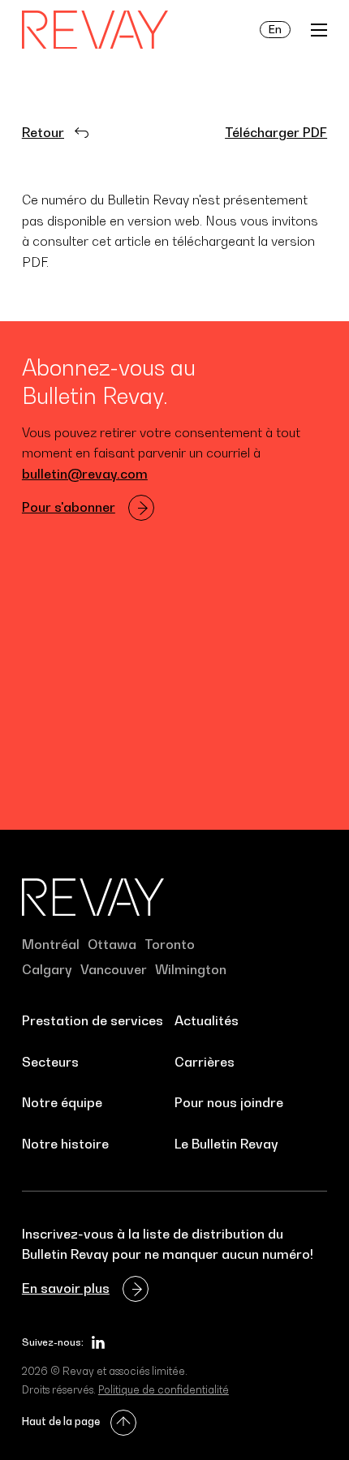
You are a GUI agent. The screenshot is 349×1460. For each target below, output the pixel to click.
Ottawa (112, 944)
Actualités (206, 1020)
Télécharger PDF (276, 132)
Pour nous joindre (228, 1102)
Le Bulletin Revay (226, 1144)
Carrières (204, 1062)
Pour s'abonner (68, 507)
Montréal (51, 944)
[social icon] (98, 1342)
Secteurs (50, 1062)
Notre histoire (65, 1144)
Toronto (169, 944)
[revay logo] (95, 30)
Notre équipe (62, 1102)
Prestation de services (92, 1020)
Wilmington (190, 969)
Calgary (47, 969)
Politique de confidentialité (163, 1389)
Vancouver (113, 969)
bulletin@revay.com (85, 474)
